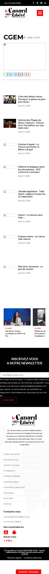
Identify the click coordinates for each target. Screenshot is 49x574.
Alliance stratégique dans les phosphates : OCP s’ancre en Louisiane (31, 169)
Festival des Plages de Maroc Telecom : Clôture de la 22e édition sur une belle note (31, 124)
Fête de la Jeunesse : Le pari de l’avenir (30, 267)
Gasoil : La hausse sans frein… (30, 216)
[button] (40, 13)
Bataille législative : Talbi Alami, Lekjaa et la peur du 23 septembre (31, 194)
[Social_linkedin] (45, 3)
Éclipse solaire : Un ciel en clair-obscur (31, 237)
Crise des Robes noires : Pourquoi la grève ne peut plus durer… (31, 99)
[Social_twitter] (37, 3)
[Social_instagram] (41, 3)
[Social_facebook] (33, 3)
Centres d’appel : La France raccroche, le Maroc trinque (28, 147)
